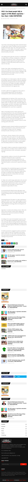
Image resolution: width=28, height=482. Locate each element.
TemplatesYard (11, 480)
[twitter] (20, 376)
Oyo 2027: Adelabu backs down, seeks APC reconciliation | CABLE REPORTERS (16, 361)
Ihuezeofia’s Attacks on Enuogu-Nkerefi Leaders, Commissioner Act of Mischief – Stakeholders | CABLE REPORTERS (16, 349)
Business (14, 426)
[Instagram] (7, 379)
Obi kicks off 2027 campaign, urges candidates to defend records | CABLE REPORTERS (15, 330)
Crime (14, 428)
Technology (14, 435)
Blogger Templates (22, 480)
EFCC (14, 430)
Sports (14, 433)
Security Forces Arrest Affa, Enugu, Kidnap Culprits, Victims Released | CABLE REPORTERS (16, 318)
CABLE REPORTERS (5, 18)
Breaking (14, 424)
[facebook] (7, 376)
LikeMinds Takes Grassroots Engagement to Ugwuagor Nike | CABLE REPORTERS (17, 336)
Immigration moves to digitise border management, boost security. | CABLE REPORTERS (15, 342)
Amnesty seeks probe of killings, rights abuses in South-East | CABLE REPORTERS (16, 355)
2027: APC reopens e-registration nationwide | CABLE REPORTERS (17, 312)
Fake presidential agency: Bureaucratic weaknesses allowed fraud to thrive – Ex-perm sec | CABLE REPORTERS (17, 306)
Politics (5, 8)
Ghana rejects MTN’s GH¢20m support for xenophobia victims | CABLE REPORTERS (16, 324)
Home (2, 8)
